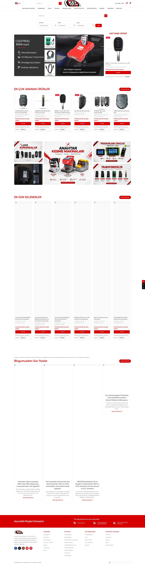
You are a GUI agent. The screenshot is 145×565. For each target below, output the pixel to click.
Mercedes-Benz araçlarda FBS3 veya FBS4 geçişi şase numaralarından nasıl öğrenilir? (28, 484)
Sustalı (101, 116)
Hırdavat (87, 545)
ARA (99, 25)
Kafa (22, 116)
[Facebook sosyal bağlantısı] (15, 548)
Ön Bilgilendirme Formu (70, 545)
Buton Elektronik (89, 542)
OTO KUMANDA (109, 67)
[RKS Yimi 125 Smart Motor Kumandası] (102, 259)
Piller (86, 537)
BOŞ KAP (17, 116)
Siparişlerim (47, 534)
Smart (82, 114)
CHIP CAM (37, 114)
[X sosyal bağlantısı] (19, 548)
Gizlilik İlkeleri (67, 555)
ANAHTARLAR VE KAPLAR (21, 114)
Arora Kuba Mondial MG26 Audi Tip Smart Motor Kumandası (62, 319)
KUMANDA (123, 67)
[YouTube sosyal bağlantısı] (27, 548)
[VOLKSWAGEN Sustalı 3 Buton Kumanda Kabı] (23, 102)
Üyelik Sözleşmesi (69, 547)
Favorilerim (46, 537)
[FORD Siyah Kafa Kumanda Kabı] (122, 102)
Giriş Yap (118, 72)
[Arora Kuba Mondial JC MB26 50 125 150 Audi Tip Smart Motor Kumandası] (43, 259)
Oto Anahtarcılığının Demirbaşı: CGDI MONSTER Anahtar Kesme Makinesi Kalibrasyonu (117, 397)
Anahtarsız (117, 67)
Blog (45, 550)
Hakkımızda (46, 547)
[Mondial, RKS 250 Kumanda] (82, 102)
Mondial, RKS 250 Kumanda (82, 111)
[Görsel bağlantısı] (19, 532)
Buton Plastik (88, 540)
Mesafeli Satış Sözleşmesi (71, 540)
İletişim (45, 545)
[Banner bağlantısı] (28, 151)
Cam (42, 114)
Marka (59, 22)
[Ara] (60, 3)
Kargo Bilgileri (67, 537)
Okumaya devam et (28, 497)
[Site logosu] (72, 3)
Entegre (108, 540)
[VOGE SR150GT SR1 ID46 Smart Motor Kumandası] (122, 259)
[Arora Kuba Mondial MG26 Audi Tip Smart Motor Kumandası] (63, 259)
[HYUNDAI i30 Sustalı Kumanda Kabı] (102, 102)
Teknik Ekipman (89, 534)
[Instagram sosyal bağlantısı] (23, 548)
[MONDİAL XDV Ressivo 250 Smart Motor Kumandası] (82, 259)
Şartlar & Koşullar (68, 550)
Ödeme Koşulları (68, 542)
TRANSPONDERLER (40, 116)
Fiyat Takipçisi (47, 540)
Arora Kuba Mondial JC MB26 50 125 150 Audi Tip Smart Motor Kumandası (42, 319)
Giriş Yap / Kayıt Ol (48, 542)
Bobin (107, 542)
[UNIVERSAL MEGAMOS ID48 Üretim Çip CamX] (43, 102)
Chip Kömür (108, 537)
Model (78, 22)
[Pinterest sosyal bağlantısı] (30, 548)
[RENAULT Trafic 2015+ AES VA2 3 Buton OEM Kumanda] (118, 49)
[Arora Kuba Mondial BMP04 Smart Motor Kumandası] (23, 259)
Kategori (41, 22)
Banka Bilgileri (68, 534)
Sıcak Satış (67, 553)
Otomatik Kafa (109, 545)
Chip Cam (108, 534)
